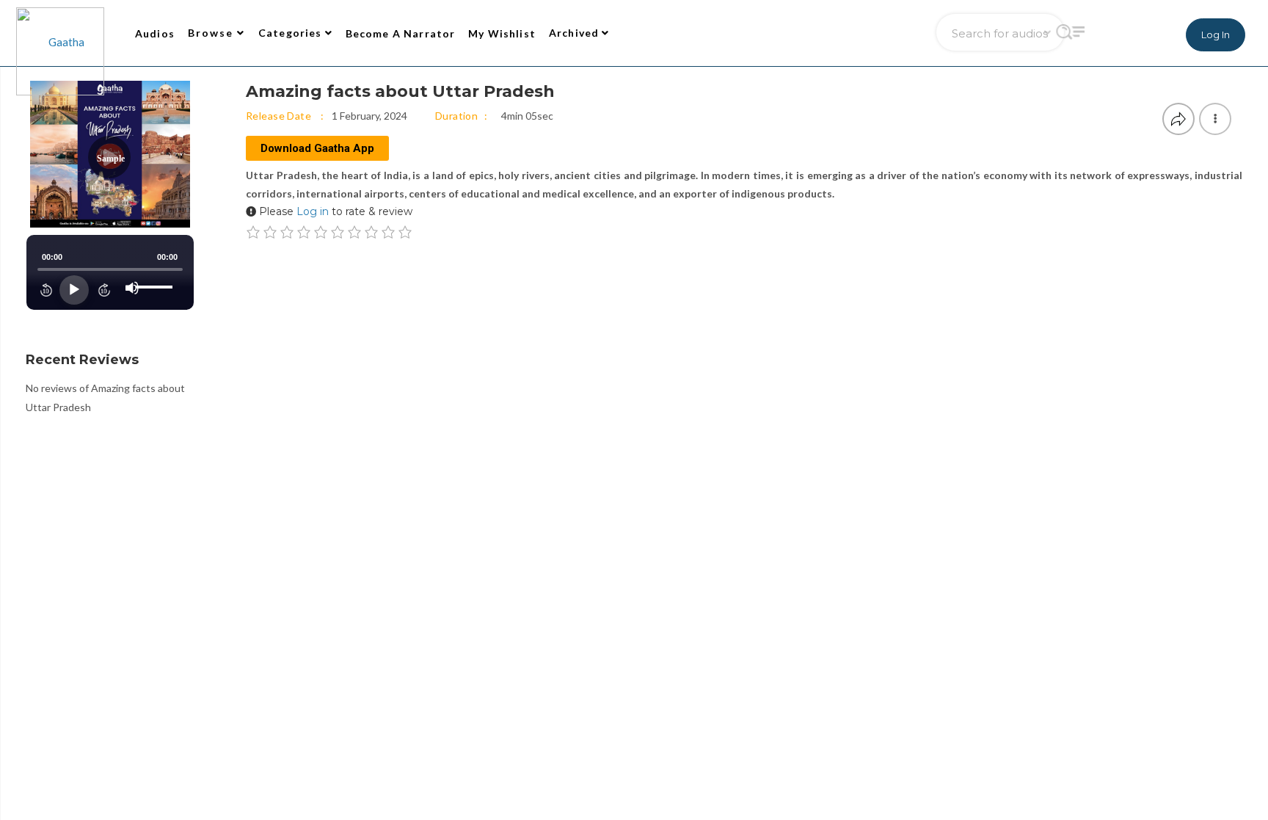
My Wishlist (502, 33)
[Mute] (132, 287)
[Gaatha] (58, 33)
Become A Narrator (401, 33)
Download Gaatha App (317, 148)
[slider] (156, 275)
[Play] (74, 290)
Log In (1215, 34)
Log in (312, 211)
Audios (155, 33)
